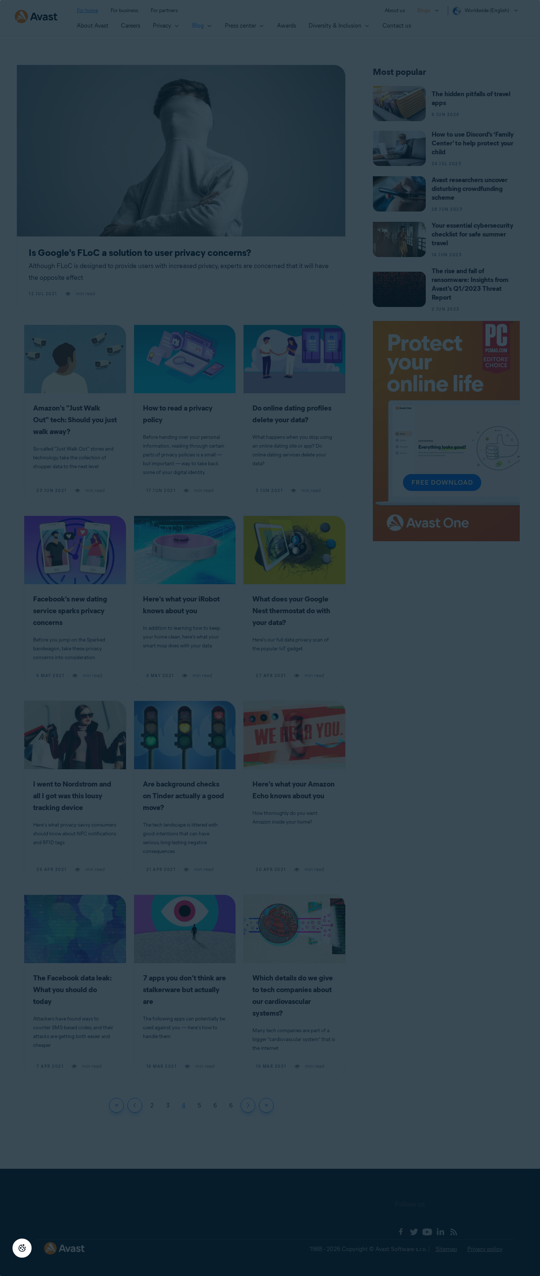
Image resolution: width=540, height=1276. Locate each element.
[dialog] (270, 638)
